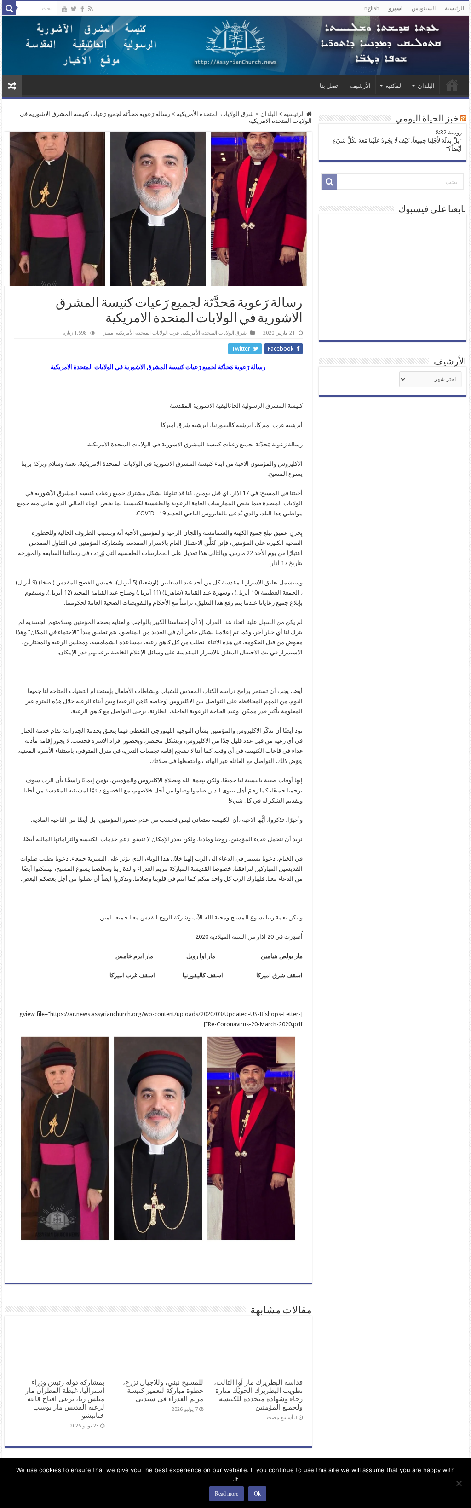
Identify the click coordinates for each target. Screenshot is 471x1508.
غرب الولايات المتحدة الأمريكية (147, 333)
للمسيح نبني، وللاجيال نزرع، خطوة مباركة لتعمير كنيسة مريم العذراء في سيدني (163, 1390)
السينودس (424, 8)
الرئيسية (454, 8)
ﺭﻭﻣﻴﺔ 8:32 (449, 132)
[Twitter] (74, 8)
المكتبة (394, 85)
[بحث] (9, 8)
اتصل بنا (330, 85)
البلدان (426, 85)
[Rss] (90, 8)
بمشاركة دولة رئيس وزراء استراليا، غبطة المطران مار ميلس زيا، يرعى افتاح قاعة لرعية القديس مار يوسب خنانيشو (64, 1399)
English (370, 8)
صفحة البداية (452, 84)
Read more (226, 1494)
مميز (108, 333)
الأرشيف (360, 85)
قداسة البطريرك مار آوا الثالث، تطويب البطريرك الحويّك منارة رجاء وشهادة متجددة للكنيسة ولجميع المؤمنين (258, 1394)
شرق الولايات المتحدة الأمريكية (215, 113)
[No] (459, 1483)
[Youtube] (64, 8)
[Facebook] (82, 8)
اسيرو (395, 8)
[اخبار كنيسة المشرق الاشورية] (235, 45)
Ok (257, 1494)
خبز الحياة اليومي (427, 119)
